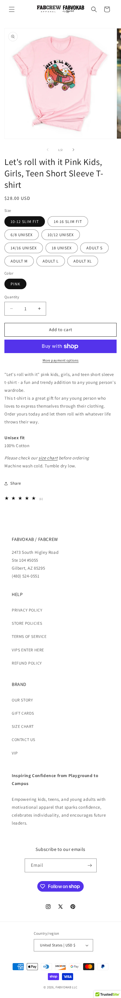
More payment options (61, 360)
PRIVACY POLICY (27, 610)
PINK (15, 284)
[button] (11, 9)
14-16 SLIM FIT (68, 221)
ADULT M (19, 261)
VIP (15, 753)
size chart (48, 458)
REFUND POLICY (27, 663)
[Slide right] (73, 149)
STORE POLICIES (27, 623)
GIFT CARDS (23, 713)
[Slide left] (47, 149)
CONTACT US (23, 739)
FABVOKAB (63, 987)
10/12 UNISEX (61, 234)
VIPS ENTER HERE (28, 650)
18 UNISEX (62, 248)
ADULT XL (82, 261)
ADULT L (51, 261)
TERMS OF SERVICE (29, 636)
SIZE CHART (23, 726)
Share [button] (15, 483)
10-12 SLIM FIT (25, 221)
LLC (74, 987)
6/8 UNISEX (22, 234)
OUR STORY (22, 700)
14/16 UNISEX (24, 248)
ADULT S (94, 248)
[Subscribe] (89, 865)
